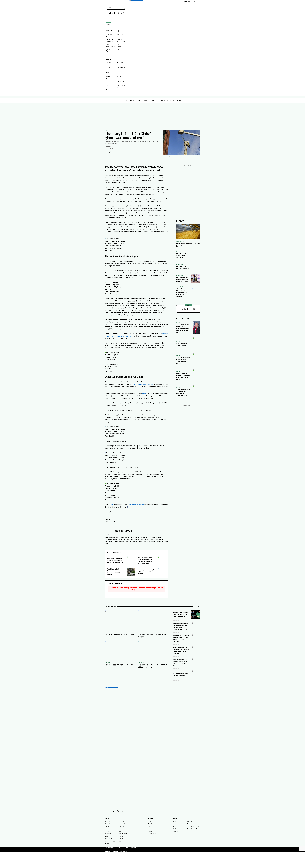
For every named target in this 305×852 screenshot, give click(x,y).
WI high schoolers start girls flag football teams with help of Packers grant (180, 662)
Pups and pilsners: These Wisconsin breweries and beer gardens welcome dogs (115, 560)
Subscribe (187, 1)
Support (119, 847)
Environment (121, 37)
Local (139, 100)
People (108, 67)
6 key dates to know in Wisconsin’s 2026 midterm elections (182, 279)
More (175, 818)
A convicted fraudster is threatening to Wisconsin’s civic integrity (183, 360)
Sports (108, 53)
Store (107, 81)
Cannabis (119, 27)
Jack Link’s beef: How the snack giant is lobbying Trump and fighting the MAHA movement (145, 560)
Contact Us (109, 85)
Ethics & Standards (110, 847)
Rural (118, 49)
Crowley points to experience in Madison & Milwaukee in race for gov (183, 376)
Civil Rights (109, 30)
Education (120, 34)
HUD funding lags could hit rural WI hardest (180, 674)
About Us (109, 78)
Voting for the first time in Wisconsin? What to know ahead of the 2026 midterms (181, 638)
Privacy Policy (134, 847)
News (118, 64)
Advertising (109, 89)
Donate (196, 1)
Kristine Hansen (109, 146)
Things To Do (121, 67)
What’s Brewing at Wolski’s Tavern (181, 344)
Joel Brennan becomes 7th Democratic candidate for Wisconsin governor (183, 392)
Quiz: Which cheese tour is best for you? (120, 634)
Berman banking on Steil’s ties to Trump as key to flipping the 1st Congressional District (181, 626)
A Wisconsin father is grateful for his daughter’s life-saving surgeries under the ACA (182, 328)
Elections (109, 37)
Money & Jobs (110, 46)
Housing (119, 39)
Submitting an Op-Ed (193, 828)
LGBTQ (119, 44)
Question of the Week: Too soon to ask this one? (181, 255)
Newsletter (120, 78)
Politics (119, 46)
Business (109, 27)
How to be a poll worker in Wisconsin (182, 267)
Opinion (119, 76)
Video (108, 76)
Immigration (110, 41)
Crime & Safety (123, 823)
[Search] (123, 7)
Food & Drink (121, 62)
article (111, 504)
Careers (126, 847)
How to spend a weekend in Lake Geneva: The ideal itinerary (146, 572)
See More (197, 606)
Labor (108, 44)
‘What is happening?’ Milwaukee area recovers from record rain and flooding (114, 572)
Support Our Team (193, 826)
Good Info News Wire (135, 504)
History (108, 64)
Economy (109, 34)
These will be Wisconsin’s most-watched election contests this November (181, 292)
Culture (108, 62)
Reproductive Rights (111, 841)
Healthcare (109, 39)
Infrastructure (121, 41)
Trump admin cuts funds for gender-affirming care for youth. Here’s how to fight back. (181, 650)
